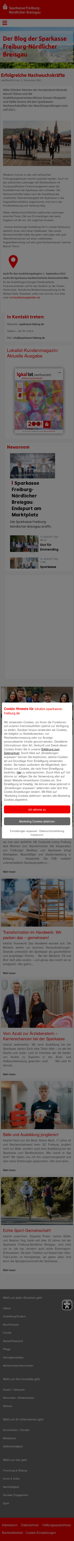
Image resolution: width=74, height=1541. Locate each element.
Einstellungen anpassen (23, 831)
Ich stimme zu (37, 809)
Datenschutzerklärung (51, 831)
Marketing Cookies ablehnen (37, 821)
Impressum (37, 835)
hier (19, 772)
